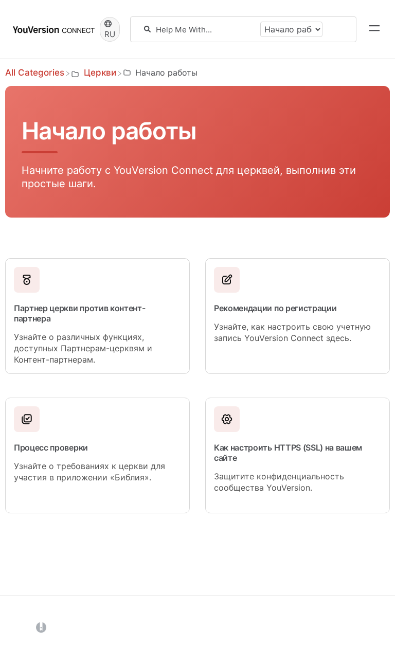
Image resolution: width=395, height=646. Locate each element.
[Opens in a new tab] (41, 627)
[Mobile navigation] (374, 29)
